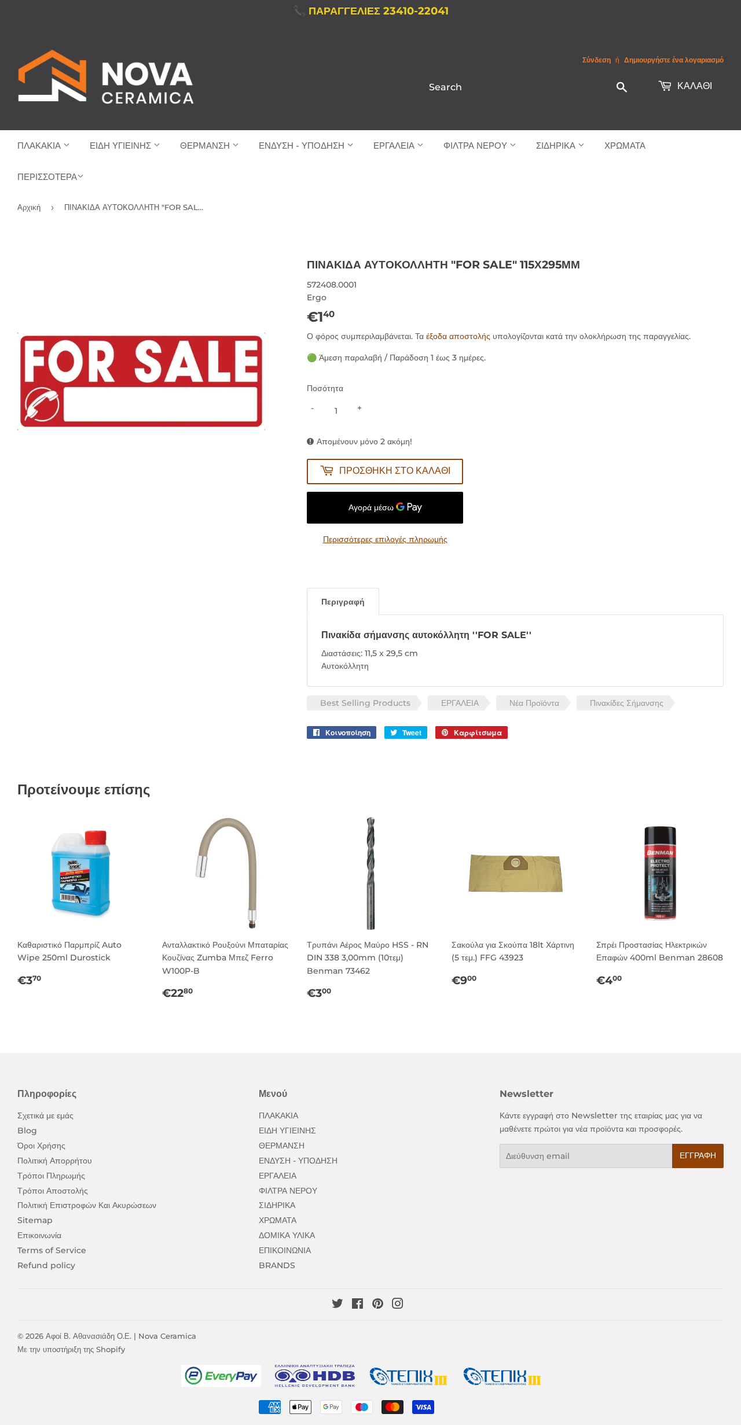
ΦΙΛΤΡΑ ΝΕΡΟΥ (476, 145)
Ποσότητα (325, 388)
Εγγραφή (698, 1155)
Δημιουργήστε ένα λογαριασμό (674, 60)
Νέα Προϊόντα (534, 703)
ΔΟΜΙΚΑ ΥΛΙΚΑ (287, 1235)
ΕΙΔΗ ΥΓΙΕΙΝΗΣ (121, 145)
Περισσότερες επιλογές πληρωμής (385, 539)
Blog (27, 1130)
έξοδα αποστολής (458, 336)
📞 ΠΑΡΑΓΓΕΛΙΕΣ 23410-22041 (371, 11)
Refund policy (46, 1265)
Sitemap (35, 1220)
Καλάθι (693, 85)
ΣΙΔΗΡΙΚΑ (557, 145)
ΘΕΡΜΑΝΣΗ (206, 145)
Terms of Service (51, 1250)
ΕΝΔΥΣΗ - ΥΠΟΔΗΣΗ (303, 145)
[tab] (343, 601)
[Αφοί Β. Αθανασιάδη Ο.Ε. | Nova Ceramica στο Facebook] (357, 1305)
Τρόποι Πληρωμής (51, 1175)
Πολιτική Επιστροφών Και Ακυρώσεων (86, 1205)
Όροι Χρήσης (41, 1145)
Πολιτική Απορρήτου (54, 1160)
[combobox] (529, 87)
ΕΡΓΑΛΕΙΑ (395, 145)
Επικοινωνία (39, 1235)
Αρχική (29, 207)
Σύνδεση (596, 60)
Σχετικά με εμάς (45, 1115)
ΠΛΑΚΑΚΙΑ (40, 145)
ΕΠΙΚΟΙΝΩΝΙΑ (285, 1250)
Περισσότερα (47, 176)
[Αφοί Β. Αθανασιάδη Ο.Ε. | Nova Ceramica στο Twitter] (337, 1305)
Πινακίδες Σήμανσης (626, 703)
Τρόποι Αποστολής (52, 1190)
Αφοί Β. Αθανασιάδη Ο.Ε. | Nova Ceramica (121, 1336)
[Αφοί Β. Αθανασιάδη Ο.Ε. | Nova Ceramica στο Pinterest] (378, 1305)
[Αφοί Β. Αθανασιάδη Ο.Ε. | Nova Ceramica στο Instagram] (397, 1305)
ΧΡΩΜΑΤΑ (624, 145)
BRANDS (277, 1265)
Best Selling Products (365, 703)
